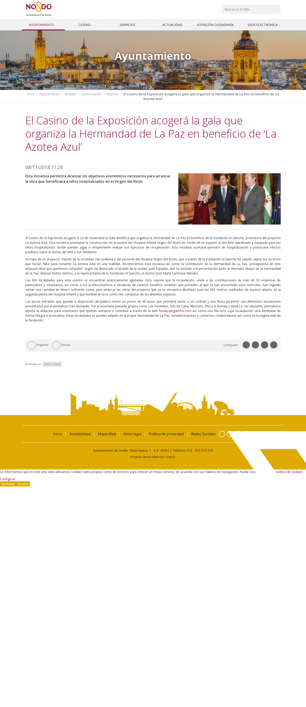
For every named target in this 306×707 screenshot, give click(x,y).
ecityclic (171, 457)
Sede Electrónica (263, 25)
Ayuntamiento (42, 25)
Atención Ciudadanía (216, 25)
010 (189, 450)
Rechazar (8, 484)
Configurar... (8, 479)
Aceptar (23, 484)
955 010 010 (204, 450)
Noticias (112, 94)
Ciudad (84, 25)
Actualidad (172, 25)
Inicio (30, 94)
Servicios (128, 25)
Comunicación (91, 94)
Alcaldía (70, 94)
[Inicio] (38, 16)
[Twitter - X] (230, 434)
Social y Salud (52, 364)
